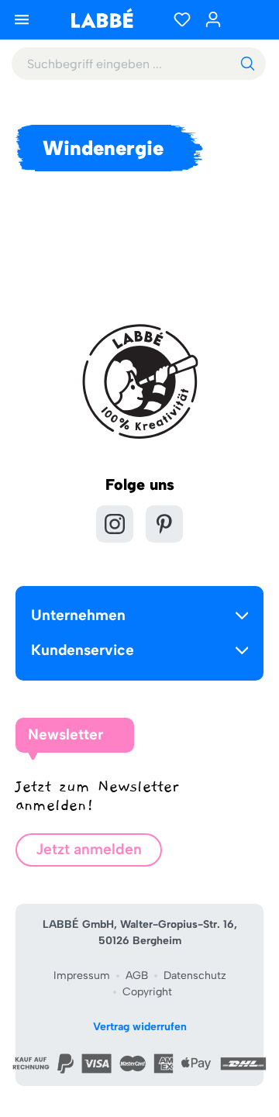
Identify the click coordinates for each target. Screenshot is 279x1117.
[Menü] (21, 19)
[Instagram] (114, 524)
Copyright (147, 991)
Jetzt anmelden (89, 849)
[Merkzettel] (182, 19)
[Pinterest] (164, 524)
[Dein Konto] (213, 19)
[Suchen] (247, 63)
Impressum (81, 975)
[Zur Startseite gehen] (101, 18)
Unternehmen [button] (78, 615)
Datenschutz (195, 975)
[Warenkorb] (248, 19)
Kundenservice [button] (82, 650)
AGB (137, 975)
